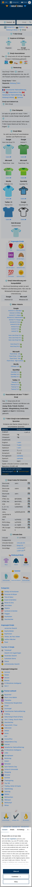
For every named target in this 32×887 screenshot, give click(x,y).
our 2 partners (12, 839)
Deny (16, 881)
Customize (15, 876)
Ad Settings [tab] (20, 829)
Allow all (16, 871)
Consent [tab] (4, 829)
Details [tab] (12, 829)
